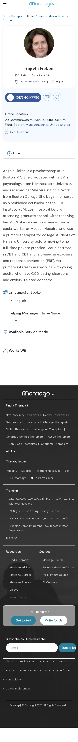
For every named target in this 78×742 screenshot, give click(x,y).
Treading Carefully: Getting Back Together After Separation (38, 528)
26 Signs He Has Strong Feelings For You (34, 511)
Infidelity (11, 470)
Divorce (26, 470)
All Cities (11, 451)
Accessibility (14, 679)
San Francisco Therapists (22, 422)
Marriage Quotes (20, 582)
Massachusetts (37, 81)
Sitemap (15, 705)
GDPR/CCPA (63, 670)
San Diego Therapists (23, 444)
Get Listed (23, 620)
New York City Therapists (22, 415)
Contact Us (63, 661)
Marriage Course (53, 560)
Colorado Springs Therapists (25, 436)
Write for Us (53, 620)
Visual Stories (18, 597)
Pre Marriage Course (55, 575)
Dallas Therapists (17, 429)
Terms (47, 670)
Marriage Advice (20, 567)
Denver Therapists (55, 415)
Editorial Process (30, 670)
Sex (67, 470)
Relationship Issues (48, 470)
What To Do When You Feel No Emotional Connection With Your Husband (41, 501)
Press (46, 661)
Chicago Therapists (56, 422)
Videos (14, 589)
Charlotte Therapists (54, 444)
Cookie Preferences (18, 688)
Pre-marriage (17, 478)
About (17, 153)
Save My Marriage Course (59, 567)
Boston (24, 81)
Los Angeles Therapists (48, 429)
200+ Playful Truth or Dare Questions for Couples (40, 518)
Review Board (28, 661)
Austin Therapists (59, 436)
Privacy (10, 670)
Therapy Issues (16, 461)
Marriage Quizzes (21, 575)
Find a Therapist (17, 405)
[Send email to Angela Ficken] (47, 100)
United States (60, 125)
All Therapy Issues (42, 478)
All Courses (50, 582)
